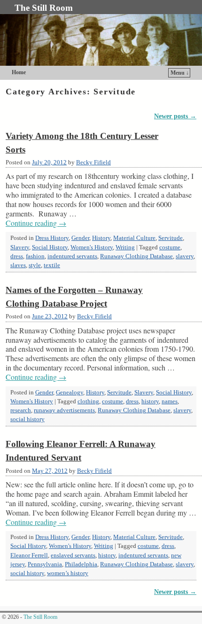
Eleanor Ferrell (29, 555)
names (170, 401)
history (150, 401)
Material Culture (134, 238)
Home (19, 72)
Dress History (52, 238)
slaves (18, 265)
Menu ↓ (180, 72)
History (101, 238)
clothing (88, 401)
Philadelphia (81, 564)
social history (27, 419)
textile (52, 265)
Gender (80, 238)
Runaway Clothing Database (136, 256)
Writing (125, 247)
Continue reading (36, 223)
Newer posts (175, 116)
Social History (50, 247)
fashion (35, 256)
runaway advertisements (64, 410)
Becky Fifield (93, 162)
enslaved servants (73, 555)
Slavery (19, 247)
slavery (185, 256)
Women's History (91, 247)
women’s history (67, 573)
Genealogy (69, 392)
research (20, 410)
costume (169, 247)
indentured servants (72, 256)
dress (16, 256)
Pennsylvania (45, 564)
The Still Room (44, 8)
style (35, 265)
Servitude (170, 238)
